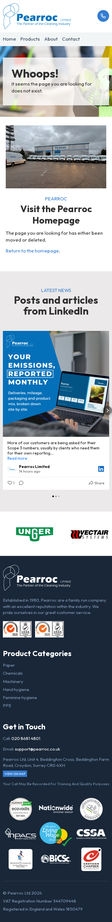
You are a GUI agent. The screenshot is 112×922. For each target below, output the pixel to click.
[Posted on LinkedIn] (101, 468)
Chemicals (13, 673)
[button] (4, 410)
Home (9, 39)
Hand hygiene (16, 689)
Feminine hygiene (20, 697)
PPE (7, 705)
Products (30, 39)
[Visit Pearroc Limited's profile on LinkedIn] (12, 468)
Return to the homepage (32, 251)
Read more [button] (17, 458)
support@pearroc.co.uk (37, 749)
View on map (15, 774)
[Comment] (19, 483)
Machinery (13, 681)
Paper (9, 665)
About (51, 39)
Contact (71, 39)
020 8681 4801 (25, 738)
